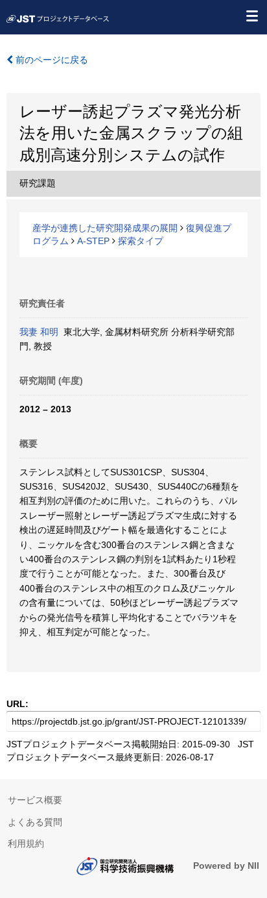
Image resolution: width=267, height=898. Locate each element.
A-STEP (93, 241)
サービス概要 (35, 800)
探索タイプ (140, 241)
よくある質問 (35, 822)
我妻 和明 (38, 332)
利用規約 (26, 843)
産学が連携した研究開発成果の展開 (105, 228)
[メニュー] (251, 15)
